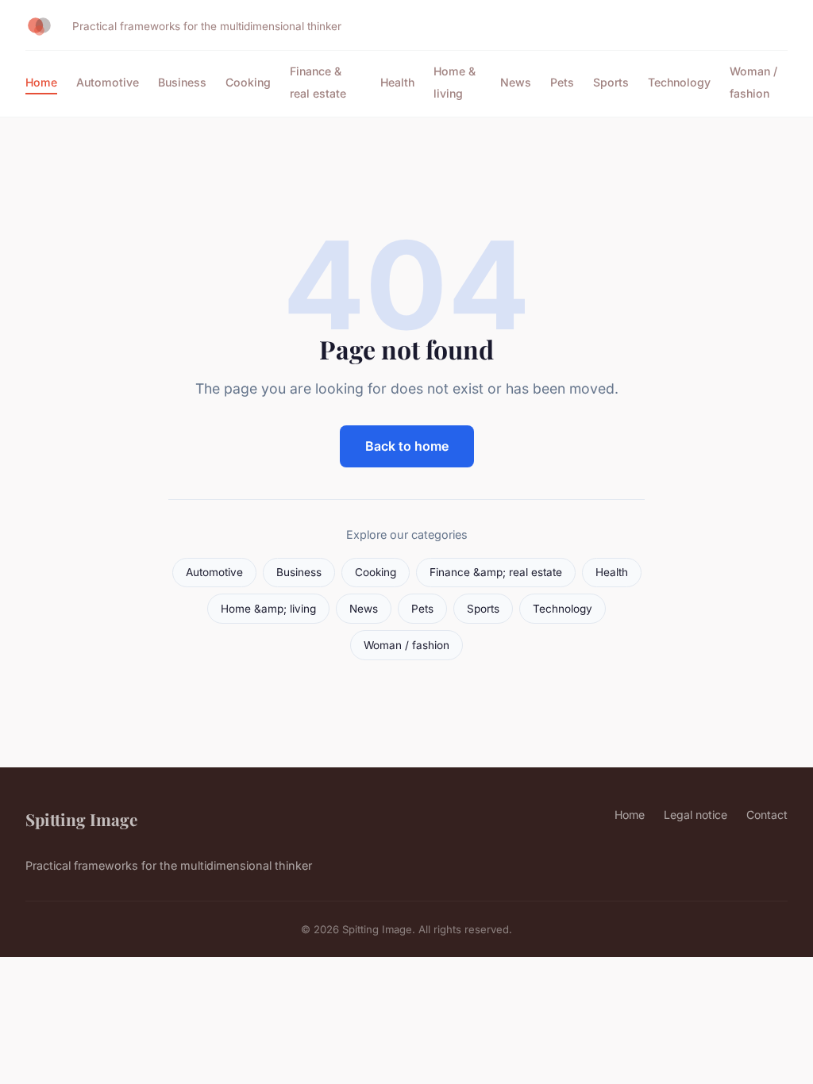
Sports (611, 82)
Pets (562, 82)
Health (397, 82)
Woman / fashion (753, 81)
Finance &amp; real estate (496, 572)
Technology (679, 82)
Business (182, 82)
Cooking (248, 82)
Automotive (107, 82)
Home (41, 82)
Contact (767, 814)
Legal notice (695, 814)
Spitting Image (81, 819)
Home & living (454, 81)
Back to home (407, 446)
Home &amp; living (268, 608)
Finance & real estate (318, 81)
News (515, 82)
